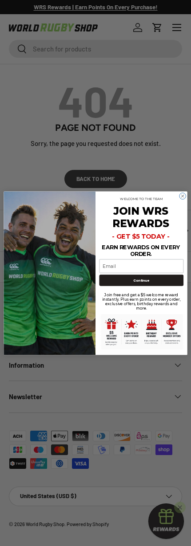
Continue (141, 280)
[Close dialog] (182, 195)
